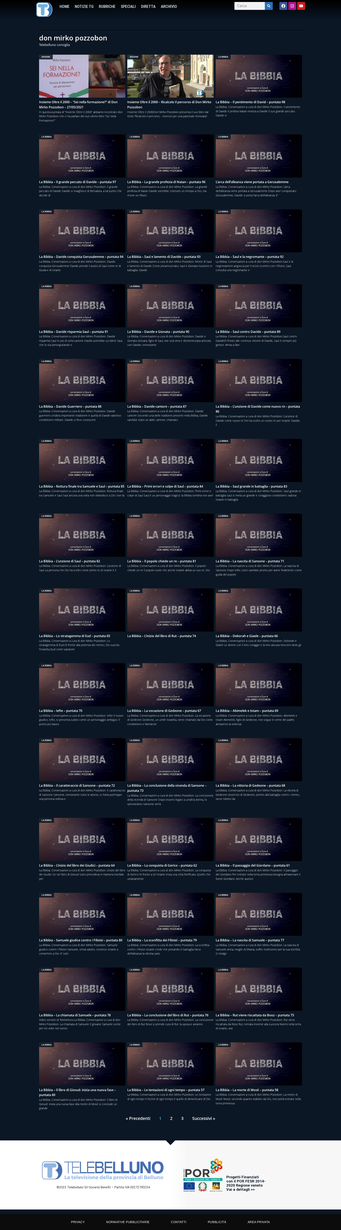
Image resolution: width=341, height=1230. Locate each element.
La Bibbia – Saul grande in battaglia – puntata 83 (251, 486)
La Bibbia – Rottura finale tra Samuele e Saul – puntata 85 (81, 486)
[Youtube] (301, 6)
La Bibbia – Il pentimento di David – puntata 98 (250, 102)
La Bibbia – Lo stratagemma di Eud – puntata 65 (74, 636)
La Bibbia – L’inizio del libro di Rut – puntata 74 (161, 636)
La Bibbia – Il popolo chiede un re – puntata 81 (161, 561)
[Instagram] (292, 6)
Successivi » (203, 1118)
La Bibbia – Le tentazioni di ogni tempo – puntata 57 (165, 1090)
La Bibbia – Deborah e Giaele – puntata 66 (247, 636)
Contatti (178, 1222)
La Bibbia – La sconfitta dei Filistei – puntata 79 (162, 940)
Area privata (259, 1222)
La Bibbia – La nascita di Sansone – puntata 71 (250, 561)
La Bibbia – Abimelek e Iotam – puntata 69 (247, 711)
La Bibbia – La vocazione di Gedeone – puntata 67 (164, 711)
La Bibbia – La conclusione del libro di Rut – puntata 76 (167, 1015)
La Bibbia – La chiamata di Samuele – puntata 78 (75, 1015)
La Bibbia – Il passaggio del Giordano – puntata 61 (253, 865)
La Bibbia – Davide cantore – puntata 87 (156, 406)
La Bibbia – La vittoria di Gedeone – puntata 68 (250, 785)
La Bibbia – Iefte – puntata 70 (60, 711)
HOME (64, 6)
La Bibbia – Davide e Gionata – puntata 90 (158, 331)
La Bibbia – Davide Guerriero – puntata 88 (70, 406)
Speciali (128, 6)
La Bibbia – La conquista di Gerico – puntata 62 (162, 865)
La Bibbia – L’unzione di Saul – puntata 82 (69, 561)
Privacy (78, 1222)
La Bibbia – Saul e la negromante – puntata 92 (250, 257)
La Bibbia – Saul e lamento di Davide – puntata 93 (163, 257)
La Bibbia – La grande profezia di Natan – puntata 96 (166, 182)
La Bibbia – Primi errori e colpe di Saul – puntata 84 (165, 486)
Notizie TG (84, 6)
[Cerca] (269, 6)
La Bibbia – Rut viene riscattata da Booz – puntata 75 (255, 1015)
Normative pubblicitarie (128, 1222)
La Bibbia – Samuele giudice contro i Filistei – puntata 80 (80, 940)
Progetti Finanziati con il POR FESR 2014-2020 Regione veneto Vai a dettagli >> (245, 1183)
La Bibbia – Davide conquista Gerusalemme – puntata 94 (81, 257)
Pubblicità (217, 1222)
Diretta (148, 6)
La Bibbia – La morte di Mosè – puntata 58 (247, 1090)
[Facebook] (283, 6)
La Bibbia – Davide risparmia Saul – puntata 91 (73, 331)
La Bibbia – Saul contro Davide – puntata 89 (248, 331)
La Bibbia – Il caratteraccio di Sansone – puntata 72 (77, 785)
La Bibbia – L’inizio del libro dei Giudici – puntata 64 (77, 865)
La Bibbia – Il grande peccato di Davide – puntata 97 (77, 182)
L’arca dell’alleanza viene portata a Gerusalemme (252, 182)
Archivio (169, 6)
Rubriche (107, 6)
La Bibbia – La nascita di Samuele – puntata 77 (250, 940)
